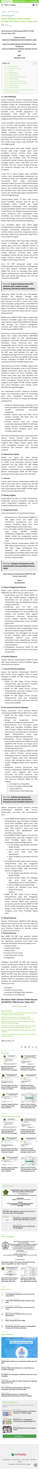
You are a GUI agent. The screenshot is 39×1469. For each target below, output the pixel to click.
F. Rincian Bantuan (13, 87)
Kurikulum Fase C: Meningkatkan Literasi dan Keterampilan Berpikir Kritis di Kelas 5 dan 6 (24, 1420)
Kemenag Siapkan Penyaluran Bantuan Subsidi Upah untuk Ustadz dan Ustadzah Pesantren (18, 1022)
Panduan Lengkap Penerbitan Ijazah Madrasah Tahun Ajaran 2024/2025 (18, 1030)
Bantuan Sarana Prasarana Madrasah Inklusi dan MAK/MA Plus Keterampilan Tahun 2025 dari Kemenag (19, 1013)
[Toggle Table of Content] (34, 63)
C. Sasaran (10, 70)
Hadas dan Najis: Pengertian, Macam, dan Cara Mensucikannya (18, 1314)
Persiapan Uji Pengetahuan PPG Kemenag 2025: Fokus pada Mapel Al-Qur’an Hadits (29, 1279)
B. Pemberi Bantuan (13, 79)
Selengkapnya (19, 1436)
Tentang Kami (6, 1459)
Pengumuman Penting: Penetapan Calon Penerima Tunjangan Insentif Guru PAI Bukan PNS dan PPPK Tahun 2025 (18, 1026)
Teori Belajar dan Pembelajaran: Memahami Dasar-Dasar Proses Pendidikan (19, 1375)
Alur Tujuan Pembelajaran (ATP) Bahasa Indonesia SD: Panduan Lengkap (24, 1412)
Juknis (12, 15)
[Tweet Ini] (25, 1047)
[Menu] (2, 4)
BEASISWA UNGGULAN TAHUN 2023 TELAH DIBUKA (24, 1227)
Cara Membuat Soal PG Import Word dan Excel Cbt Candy (20, 1308)
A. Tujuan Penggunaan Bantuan (16, 77)
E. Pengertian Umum (13, 75)
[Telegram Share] (32, 1047)
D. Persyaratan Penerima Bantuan (17, 83)
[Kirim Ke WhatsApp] (36, 1047)
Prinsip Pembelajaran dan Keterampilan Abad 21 (24, 1428)
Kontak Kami (16, 1459)
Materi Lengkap (10, 5)
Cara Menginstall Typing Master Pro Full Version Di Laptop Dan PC (19, 1295)
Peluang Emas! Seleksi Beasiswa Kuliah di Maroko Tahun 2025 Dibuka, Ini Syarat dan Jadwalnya (24, 1219)
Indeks (19, 1461)
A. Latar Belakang (12, 66)
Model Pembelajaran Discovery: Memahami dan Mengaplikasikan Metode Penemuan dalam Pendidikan (16, 1395)
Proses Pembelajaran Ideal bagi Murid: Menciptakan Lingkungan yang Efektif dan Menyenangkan (16, 1388)
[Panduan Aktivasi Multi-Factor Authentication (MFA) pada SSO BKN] (19, 1347)
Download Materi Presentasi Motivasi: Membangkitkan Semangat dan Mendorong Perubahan (20, 1327)
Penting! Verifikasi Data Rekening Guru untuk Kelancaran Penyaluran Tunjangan (17, 1368)
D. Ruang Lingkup (12, 72)
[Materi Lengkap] (19, 1454)
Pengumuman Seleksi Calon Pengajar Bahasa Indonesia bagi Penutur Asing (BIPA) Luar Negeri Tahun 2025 (18, 1262)
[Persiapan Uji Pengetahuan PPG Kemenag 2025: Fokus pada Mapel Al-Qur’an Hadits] (29, 1271)
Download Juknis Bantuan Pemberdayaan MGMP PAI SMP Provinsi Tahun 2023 (19, 91)
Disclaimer (33, 1459)
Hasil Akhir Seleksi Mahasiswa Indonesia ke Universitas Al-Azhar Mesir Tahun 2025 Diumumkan (19, 1212)
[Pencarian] (37, 4)
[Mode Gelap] (34, 4)
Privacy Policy (25, 1459)
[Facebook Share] (21, 1047)
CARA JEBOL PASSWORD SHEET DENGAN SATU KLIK (20, 1301)
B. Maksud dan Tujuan (14, 68)
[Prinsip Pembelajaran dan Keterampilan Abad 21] (7, 1429)
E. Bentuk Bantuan (13, 85)
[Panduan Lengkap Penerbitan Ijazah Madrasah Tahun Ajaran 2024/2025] (9, 1098)
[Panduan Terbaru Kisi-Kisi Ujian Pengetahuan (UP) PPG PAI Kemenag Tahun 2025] (29, 1098)
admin (6, 24)
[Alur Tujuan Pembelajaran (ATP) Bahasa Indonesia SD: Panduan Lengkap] (7, 1412)
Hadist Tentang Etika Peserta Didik (15, 1320)
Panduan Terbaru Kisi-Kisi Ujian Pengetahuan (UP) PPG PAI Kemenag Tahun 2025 (18, 1035)
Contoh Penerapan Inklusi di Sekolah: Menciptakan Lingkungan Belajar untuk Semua (19, 1381)
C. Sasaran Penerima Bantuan (16, 81)
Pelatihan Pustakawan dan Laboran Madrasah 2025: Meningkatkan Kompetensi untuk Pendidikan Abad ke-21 (17, 1018)
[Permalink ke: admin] (2, 25)
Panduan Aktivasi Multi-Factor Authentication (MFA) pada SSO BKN (19, 1362)
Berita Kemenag (5, 15)
